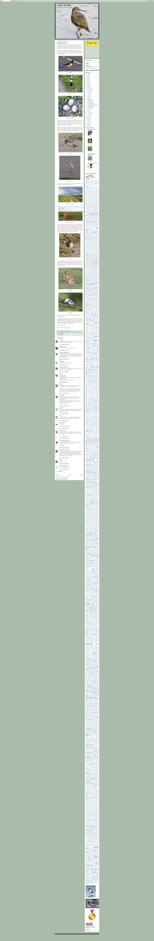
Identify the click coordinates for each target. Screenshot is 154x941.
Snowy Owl (95, 766)
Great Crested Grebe (89, 465)
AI (88, 202)
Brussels (92, 315)
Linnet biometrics (91, 571)
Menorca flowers (96, 610)
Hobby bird (96, 498)
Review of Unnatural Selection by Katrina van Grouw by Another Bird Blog (92, 705)
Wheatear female (91, 848)
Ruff (94, 726)
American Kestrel (89, 205)
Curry (97, 382)
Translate (94, 68)
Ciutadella (88, 347)
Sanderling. (94, 733)
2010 (88, 124)
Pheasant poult (88, 655)
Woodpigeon (93, 872)
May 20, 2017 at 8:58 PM (63, 371)
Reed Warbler (95, 698)
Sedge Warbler (89, 744)
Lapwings (87, 549)
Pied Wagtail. (95, 659)
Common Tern (88, 369)
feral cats (91, 428)
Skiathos (87, 756)
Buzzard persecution (92, 324)
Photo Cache (61, 422)
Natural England (92, 625)
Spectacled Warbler (95, 774)
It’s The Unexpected (92, 519)
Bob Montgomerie (92, 297)
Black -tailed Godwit (89, 277)
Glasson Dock (94, 452)
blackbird (94, 288)
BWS (96, 325)
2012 (88, 121)
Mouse (97, 620)
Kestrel (91, 533)
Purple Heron (92, 674)
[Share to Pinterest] (62, 334)
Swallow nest (96, 793)
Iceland (94, 510)
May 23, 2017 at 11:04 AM (64, 469)
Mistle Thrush (94, 616)
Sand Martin (88, 728)
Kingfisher (88, 535)
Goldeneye (92, 458)
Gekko (93, 449)
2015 (88, 117)
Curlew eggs (87, 382)
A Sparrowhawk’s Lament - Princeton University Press (92, 195)
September (90, 92)
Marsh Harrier (88, 599)
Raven (95, 679)
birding (87, 260)
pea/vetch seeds (88, 651)
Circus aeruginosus (95, 346)
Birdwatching (95, 276)
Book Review (92, 299)
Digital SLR (90, 393)
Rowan (97, 724)
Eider (88, 409)
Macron (87, 595)
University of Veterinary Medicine (92, 836)
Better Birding (88, 240)
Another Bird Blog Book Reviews (92, 216)
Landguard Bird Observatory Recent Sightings (91, 154)
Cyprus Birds (88, 384)
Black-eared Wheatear (89, 282)
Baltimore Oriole (95, 225)
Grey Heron (91, 482)
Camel (90, 327)
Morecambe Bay (88, 619)
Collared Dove (94, 353)
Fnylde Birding (88, 433)
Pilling (87, 664)
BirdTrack (91, 276)
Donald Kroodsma (92, 395)
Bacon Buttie (95, 223)
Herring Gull (87, 496)
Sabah (90, 727)
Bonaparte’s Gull (89, 298)
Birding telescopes (95, 266)
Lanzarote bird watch (90, 544)
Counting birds (92, 374)
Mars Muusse (96, 598)
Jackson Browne (92, 521)
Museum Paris (95, 621)
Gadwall (93, 443)
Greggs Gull (94, 481)
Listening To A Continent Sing (93, 573)
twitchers (97, 834)
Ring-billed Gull (93, 710)
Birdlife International (94, 267)
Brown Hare (69, 332)
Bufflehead (87, 321)
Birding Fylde (94, 261)
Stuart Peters (89, 788)
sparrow (95, 772)
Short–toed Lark (96, 752)
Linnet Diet (96, 571)
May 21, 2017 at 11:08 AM (64, 393)
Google (91, 462)
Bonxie (94, 298)
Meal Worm (92, 604)
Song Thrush (95, 767)
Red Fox (90, 681)
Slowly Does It (90, 99)
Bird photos (94, 251)
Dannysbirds (90, 138)
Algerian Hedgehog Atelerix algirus (91, 203)
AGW (86, 202)
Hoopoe (91, 502)
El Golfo (96, 409)
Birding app (91, 260)
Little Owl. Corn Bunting (94, 581)
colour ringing (95, 354)
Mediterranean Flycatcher (94, 605)
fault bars (87, 427)
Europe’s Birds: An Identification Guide (91, 418)
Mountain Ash (88, 620)
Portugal (89, 671)
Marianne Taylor (88, 598)
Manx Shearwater (94, 597)
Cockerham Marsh (95, 352)
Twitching (88, 835)
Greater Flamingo (88, 473)
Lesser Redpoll (94, 555)
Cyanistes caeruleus (90, 383)
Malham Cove (87, 596)
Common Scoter (90, 368)
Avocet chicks (96, 222)
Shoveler (88, 753)
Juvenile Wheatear (95, 530)
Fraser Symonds (94, 435)
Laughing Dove (92, 550)
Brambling (88, 305)
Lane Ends (92, 543)
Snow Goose (88, 765)
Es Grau (88, 415)
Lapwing (88, 547)
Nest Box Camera (95, 626)
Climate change (93, 347)
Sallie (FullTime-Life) (63, 449)
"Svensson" (87, 185)
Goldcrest (95, 454)
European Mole (95, 419)
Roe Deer (91, 719)
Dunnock (95, 400)
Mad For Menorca (91, 107)
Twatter (87, 834)
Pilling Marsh (91, 664)
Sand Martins (94, 732)
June (89, 96)
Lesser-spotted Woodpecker (90, 562)
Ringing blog (96, 713)
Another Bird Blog (64, 5)
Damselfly (90, 386)
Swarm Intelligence (94, 795)
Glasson (88, 452)
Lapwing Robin (95, 548)
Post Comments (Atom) (64, 477)
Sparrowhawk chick (95, 773)
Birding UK (88, 267)
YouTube (96, 882)
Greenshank (88, 481)
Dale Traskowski (95, 385)
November (90, 89)
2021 (88, 81)
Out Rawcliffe (89, 641)
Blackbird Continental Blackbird (90, 289)
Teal (86, 798)
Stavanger (97, 781)
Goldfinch (88, 459)
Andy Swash (88, 212)
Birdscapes (87, 276)
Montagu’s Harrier (88, 618)
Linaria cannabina (88, 566)
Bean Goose (94, 235)
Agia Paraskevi (95, 201)
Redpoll (90, 692)
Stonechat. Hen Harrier (89, 786)
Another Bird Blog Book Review (93, 215)
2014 (88, 118)
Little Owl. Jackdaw (88, 582)
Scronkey (91, 743)
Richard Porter (91, 709)
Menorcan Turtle (95, 611)
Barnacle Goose (88, 233)
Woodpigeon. (87, 873)
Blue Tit (93, 294)
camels (94, 327)
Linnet (93, 569)
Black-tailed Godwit (63, 332)
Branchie (94, 306)
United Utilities (96, 835)
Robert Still (93, 717)
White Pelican (91, 853)
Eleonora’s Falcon (88, 411)
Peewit (96, 651)
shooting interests (95, 748)
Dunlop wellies (90, 400)
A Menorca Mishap (91, 106)
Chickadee (88, 345)
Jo (59, 415)
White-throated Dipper (90, 856)
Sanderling (87, 733)
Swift (90, 796)
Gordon (60, 395)
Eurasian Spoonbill (88, 417)
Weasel (92, 845)
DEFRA (87, 391)
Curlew (90, 381)
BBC (96, 234)
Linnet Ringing (93, 572)
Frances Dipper (88, 435)
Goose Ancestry (88, 463)
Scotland (87, 741)
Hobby (92, 498)
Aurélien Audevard (95, 221)
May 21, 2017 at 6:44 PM (63, 420)
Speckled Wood (89, 774)
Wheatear (95, 847)
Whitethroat (96, 856)
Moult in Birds (95, 619)
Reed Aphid (95, 696)
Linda (60, 339)
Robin (97, 717)
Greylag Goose (92, 487)
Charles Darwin (96, 344)
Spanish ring (93, 771)
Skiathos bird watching (94, 756)
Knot (92, 535)
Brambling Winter (94, 305)
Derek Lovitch (91, 392)
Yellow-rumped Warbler (93, 881)
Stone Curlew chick (88, 785)
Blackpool (87, 292)
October (89, 90)
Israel (87, 519)
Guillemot (97, 487)
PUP (88, 674)
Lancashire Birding (95, 539)
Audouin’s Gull (88, 221)
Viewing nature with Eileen (93, 163)
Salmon (96, 727)
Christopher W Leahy (89, 346)
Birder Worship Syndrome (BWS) (90, 259)
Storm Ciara (95, 786)
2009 (88, 125)
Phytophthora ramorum (89, 657)
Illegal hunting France (89, 513)
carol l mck (61, 430)
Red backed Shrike (94, 680)
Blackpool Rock (91, 292)
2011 (88, 122)
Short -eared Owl (95, 750)
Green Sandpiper (94, 478)
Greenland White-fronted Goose (92, 480)
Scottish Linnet (89, 742)
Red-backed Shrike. (96, 684)
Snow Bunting (95, 764)
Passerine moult (88, 650)
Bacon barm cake (89, 223)
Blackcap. (90, 291)
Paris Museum (88, 649)
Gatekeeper (88, 449)
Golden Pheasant (89, 457)
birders (97, 259)
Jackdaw (87, 521)
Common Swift (95, 368)
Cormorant (92, 371)
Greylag (73, 332)
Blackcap (89, 290)
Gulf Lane (88, 488)
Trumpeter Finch (88, 829)
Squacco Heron (90, 780)
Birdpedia (87, 268)
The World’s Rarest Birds (90, 820)
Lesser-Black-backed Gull (93, 561)
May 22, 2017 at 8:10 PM (63, 428)
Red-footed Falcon (93, 688)
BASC (94, 234)
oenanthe (97, 635)
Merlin (92, 612)
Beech (91, 236)
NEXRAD (87, 628)
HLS (89, 498)
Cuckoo (95, 379)
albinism (96, 202)
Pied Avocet (95, 657)
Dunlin (91, 399)
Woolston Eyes (92, 873)
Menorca (90, 608)
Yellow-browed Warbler (94, 879)
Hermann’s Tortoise (94, 495)
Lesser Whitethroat (90, 560)
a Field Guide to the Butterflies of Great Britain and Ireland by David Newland (92, 192)
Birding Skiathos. (89, 266)
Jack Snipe (95, 520)
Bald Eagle (95, 224)
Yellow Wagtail (95, 876)
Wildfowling (95, 860)
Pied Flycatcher (88, 658)
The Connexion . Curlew (92, 811)
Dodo (87, 394)
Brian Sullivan (96, 307)
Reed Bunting (89, 697)
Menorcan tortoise (89, 611)
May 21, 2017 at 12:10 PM (64, 405)
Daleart (87, 386)
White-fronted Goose (95, 855)
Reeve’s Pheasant (90, 700)
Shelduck (88, 746)
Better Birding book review (94, 240)
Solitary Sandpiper (88, 767)
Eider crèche (92, 409)
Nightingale (95, 628)
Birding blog (96, 260)
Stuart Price (61, 346)
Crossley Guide (89, 377)
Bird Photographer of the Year (92, 249)
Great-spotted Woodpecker (91, 472)
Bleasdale (96, 292)
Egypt (87, 406)
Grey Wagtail (94, 486)
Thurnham (97, 821)
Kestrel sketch (91, 534)
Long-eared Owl (89, 590)
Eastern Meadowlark (88, 402)
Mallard (92, 596)
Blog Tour (87, 293)
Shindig (87, 748)
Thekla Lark (96, 820)
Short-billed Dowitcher (89, 751)
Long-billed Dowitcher (95, 589)
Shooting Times (90, 100)
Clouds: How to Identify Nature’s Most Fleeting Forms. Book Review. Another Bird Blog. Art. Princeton (92, 350)
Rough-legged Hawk (92, 724)
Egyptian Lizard (89, 408)
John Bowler (96, 526)
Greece (95, 474)
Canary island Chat (93, 328)
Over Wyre (94, 641)
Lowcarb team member (63, 440)
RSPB (87, 725)
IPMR (91, 518)
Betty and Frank (96, 241)
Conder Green (89, 370)
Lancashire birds (90, 540)
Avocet (91, 222)
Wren (97, 874)
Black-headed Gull (93, 283)
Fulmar (90, 440)
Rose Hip (96, 720)
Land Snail (87, 543)
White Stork (87, 854)
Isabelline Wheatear (95, 518)
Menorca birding (93, 609)
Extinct (92, 426)
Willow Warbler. (90, 866)
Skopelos (96, 759)
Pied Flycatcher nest (95, 658)
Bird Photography (89, 251)
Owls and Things (93, 642)
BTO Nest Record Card (89, 316)
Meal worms (96, 604)
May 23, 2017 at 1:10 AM (63, 457)
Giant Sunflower (91, 451)
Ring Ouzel (88, 710)
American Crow (96, 204)
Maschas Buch (90, 145)
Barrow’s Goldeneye (88, 234)
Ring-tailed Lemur (88, 712)
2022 (88, 79)
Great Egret (96, 465)
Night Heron (91, 628)
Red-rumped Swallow (89, 691)
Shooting (90, 748)
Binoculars (90, 243)
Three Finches (90, 102)
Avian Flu (87, 222)
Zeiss (86, 883)
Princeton (93, 671)
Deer (96, 390)
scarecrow (91, 736)
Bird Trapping (93, 256)
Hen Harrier (95, 494)
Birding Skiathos (95, 265)
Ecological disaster (95, 402)
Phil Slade (92, 655)
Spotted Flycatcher (89, 778)
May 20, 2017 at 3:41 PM (63, 359)
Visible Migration (90, 841)
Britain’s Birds (89, 308)
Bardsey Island (92, 228)
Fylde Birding (91, 441)
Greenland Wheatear (95, 479)
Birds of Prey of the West (94, 273)
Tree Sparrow (92, 826)
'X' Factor (87, 180)
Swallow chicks (90, 793)
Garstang (91, 448)
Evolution (96, 425)
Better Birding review (90, 241)
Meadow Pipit (90, 603)
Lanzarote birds (93, 545)
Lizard (96, 587)
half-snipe (92, 489)
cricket (86, 376)
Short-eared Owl (95, 751)
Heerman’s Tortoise (90, 494)
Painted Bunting (88, 648)
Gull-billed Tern (93, 488)
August (89, 93)
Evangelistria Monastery (92, 424)
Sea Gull (95, 743)
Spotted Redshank (94, 779)
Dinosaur (94, 393)
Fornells (87, 434)
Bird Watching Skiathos (90, 258)
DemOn (94, 391)
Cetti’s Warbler (88, 340)
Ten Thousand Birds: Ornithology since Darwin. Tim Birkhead (92, 802)
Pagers (96, 647)
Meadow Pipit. (88, 604)
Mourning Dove (93, 620)
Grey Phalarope (89, 485)
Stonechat (95, 785)
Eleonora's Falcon (94, 410)
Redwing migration (90, 696)
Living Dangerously (62, 43)
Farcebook (96, 426)
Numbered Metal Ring (93, 633)
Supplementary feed (89, 789)
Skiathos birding (90, 757)
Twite (92, 835)
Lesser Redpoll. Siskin (92, 557)
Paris (96, 648)
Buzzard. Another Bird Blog (90, 325)
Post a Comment (60, 471)
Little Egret (94, 576)
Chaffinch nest (96, 343)
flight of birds (95, 432)
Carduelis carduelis (93, 332)
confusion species (95, 370)
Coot (86, 371)
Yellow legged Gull (94, 875)
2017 (88, 86)
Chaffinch (95, 340)
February (89, 112)
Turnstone (88, 833)
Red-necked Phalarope (94, 690)
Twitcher (93, 834)
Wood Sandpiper (93, 868)
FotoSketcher (91, 434)
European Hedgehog (89, 419)
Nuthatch (87, 634)
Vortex (95, 841)
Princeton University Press (93, 672)
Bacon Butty (87, 224)
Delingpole (90, 391)
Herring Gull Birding (94, 496)
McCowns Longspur (89, 602)
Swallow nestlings (88, 794)
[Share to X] (60, 334)
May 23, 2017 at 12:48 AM (64, 447)
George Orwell (92, 450)
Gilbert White (96, 451)
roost (93, 720)
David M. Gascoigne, (63, 352)
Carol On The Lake (62, 465)
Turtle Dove (94, 833)
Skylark (87, 760)
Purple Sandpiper (95, 675)
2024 (88, 76)
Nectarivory (89, 626)
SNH (87, 764)
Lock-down (87, 588)
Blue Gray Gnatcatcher (92, 293)
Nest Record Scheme (89, 627)
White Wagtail (93, 854)
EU (95, 415)
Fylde (93, 440)
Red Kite (93, 682)
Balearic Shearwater (88, 225)
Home (69, 475)
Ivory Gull (91, 520)
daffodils (90, 385)
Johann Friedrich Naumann (89, 526)
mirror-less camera (88, 616)
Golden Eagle (91, 456)
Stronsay (97, 787)
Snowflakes (90, 766)
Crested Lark (95, 375)
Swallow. (93, 794)
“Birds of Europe (94, 180)
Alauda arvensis (92, 202)
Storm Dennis (87, 787)
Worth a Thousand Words (63, 426)
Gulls (97, 488)
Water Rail (96, 844)
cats (87, 336)
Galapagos (93, 444)
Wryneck (88, 875)
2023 (88, 78)
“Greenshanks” (95, 184)
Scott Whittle (91, 741)
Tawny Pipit (94, 797)
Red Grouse (95, 681)
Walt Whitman (93, 843)
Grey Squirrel (88, 486)
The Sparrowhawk (94, 818)
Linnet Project (88, 572)
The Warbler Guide (95, 819)
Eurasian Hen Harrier (94, 416)
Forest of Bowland (94, 433)
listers (86, 575)
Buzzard (96, 322)
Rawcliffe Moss (88, 680)
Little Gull (94, 579)
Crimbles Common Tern (91, 376)
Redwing (96, 695)
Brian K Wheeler (91, 307)
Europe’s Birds (95, 417)
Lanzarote (96, 543)
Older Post (81, 475)
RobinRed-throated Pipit (91, 718)
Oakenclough (94, 634)
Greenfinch (88, 479)
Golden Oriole (96, 456)
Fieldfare (87, 431)
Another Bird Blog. (88, 217)
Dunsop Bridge (88, 401)
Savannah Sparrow (92, 735)
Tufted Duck (89, 830)
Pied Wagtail (88, 659)
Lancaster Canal (95, 542)
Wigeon (90, 860)
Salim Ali (93, 727)
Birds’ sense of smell (95, 275)
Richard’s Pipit (96, 709)
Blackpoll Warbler (95, 291)
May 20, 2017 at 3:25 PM (63, 350)
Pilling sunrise (87, 665)
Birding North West (88, 265)
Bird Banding (94, 244)
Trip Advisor (87, 828)
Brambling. (87, 306)
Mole (90, 617)
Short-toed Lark (89, 752)
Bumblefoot (96, 321)
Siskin (94, 754)
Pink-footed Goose (93, 667)
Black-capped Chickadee (93, 281)
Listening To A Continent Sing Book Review (92, 574)
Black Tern (87, 281)
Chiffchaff (94, 345)
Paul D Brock (95, 650)
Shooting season (89, 749)
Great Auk (95, 464)
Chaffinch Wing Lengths (90, 344)
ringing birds (91, 713)
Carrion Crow (92, 333)
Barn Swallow (93, 232)
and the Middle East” (95, 211)
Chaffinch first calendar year (89, 343)
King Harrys (95, 534)
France (96, 434)
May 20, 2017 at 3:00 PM (63, 344)
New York (95, 627)
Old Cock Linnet (95, 637)
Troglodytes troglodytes (93, 828)
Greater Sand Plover (95, 473)
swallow (96, 791)
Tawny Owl (88, 797)
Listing (89, 575)
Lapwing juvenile (89, 548)
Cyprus (96, 383)
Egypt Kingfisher (89, 407)
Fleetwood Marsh (89, 432)
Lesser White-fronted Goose (94, 559)
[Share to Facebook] (61, 334)
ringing (87, 713)
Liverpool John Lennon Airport (90, 587)
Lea (60, 373)
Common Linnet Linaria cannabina (92, 359)
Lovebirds (97, 591)
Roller (96, 719)
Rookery (90, 720)
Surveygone (95, 789)
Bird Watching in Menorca (94, 257)
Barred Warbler (95, 233)
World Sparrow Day (93, 874)
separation (95, 744)
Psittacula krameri (89, 673)
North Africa (94, 629)
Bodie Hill (97, 297)
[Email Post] (70, 330)
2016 (88, 115)
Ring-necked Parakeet (94, 711)
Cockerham (90, 352)
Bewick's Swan (89, 242)
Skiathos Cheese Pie (92, 758)
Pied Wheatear (88, 663)
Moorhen (95, 618)
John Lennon (96, 527)
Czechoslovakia (93, 384)
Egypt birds (96, 406)
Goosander (95, 462)
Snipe (90, 764)
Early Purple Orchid (94, 401)
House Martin (91, 503)
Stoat (87, 782)
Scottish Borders (96, 741)
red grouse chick (88, 682)
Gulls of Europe (88, 489)
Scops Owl (95, 740)
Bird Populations (92, 252)
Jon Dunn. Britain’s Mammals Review (91, 528)
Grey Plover (95, 485)
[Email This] (57, 334)
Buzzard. (97, 324)
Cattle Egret (96, 336)
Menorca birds (88, 610)
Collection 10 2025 (88, 354)
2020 (88, 82)
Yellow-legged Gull (89, 880)
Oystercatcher (77, 332)
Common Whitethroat (95, 369)
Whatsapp (90, 847)
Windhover (96, 867)
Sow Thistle (88, 771)
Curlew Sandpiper (93, 382)
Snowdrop (92, 765)
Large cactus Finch (93, 549)
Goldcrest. (87, 456)
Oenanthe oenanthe (90, 636)
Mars (92, 598)
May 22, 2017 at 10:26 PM (64, 438)
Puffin (94, 673)
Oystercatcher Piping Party (90, 647)
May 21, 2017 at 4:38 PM (63, 413)
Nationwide (87, 625)
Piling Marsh (95, 663)
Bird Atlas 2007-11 (88, 244)
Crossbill (97, 376)
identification (91, 511)
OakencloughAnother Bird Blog (90, 635)
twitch (90, 834)
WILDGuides (87, 861)
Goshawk (95, 463)
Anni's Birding (68, 327)
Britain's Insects (93, 309)
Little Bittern (96, 575)
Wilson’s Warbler (91, 867)
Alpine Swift (91, 204)
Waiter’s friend (91, 842)
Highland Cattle (92, 497)
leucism (96, 562)
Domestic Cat (92, 394)
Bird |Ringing (95, 243)
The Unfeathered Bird (89, 819)
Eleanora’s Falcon (88, 410)
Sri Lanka (95, 780)
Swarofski (87, 796)
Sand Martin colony (90, 729)
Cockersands (89, 353)
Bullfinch (91, 321)
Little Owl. (91, 580)
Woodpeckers (87, 872)
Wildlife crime (92, 861)
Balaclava (91, 224)
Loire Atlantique (92, 588)
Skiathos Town (91, 759)
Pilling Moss (96, 664)
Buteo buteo (89, 322)
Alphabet (87, 204)
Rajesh (60, 361)
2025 (88, 75)
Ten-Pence (92, 803)
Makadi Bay (95, 595)
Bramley (91, 306)
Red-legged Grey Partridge (89, 689)
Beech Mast (94, 236)
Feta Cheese (96, 428)
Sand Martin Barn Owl (95, 728)
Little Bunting (89, 576)
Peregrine (94, 652)
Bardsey (88, 228)
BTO (96, 315)
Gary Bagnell (96, 448)
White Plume (96, 853)
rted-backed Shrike (92, 725)
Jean (60, 407)
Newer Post (58, 475)
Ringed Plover (94, 712)
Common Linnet (94, 358)
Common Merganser (91, 363)
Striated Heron (93, 787)
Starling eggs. (92, 781)
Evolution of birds (88, 426)
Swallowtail (87, 795)
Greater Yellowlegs (89, 474)
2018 (88, 85)
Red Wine (94, 683)
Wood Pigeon (87, 868)
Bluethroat (87, 297)
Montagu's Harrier (95, 617)
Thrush (94, 821)
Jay (94, 522)
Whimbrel (95, 849)
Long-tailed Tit (95, 590)
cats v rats (90, 336)
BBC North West (88, 235)
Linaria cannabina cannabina (94, 568)
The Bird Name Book (91, 809)
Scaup (92, 737)
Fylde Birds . (91, 442)
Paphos (93, 648)
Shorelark (90, 750)
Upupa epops (93, 837)
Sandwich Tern (89, 734)
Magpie (90, 595)
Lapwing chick (96, 547)
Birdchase (96, 258)
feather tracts (92, 427)
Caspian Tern (90, 334)
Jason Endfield (91, 522)
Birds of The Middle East (89, 274)
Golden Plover (95, 457)
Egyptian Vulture (95, 408)
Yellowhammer (88, 882)
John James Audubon (90, 527)
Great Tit (92, 470)
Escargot (92, 415)
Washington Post (91, 844)
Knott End (96, 535)
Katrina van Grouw (89, 531)
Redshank (62, 333)
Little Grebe (89, 579)
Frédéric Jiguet (88, 436)
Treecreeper (91, 827)
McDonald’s (95, 602)
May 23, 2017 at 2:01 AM (63, 463)
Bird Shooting (88, 256)
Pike (92, 663)
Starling (87, 781)
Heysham (87, 497)
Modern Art (87, 617)
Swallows (96, 794)
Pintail (87, 668)
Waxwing (87, 845)
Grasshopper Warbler (89, 464)
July (88, 95)
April (89, 109)
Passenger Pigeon (94, 649)
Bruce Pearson (88, 315)
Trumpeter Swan (96, 829)
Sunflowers (95, 788)
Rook (86, 720)
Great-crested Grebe (94, 471)
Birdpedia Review (92, 268)
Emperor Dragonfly (95, 411)
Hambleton (96, 489)
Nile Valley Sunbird (88, 629)
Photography (95, 656)
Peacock (93, 651)
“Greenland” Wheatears (89, 184)
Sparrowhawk (88, 773)
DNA (97, 393)
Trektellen (96, 827)
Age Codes (90, 201)
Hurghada (90, 510)
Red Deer (87, 681)
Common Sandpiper (94, 367)
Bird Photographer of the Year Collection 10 (92, 250)
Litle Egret (92, 575)
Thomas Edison (89, 821)
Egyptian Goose (96, 407)
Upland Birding (88, 837)
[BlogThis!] (59, 334)
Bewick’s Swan (94, 242)
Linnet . (87, 571)
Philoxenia (90, 656)
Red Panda (89, 683)
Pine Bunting (92, 665)
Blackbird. (97, 289)
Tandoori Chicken (94, 796)
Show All (97, 171)
